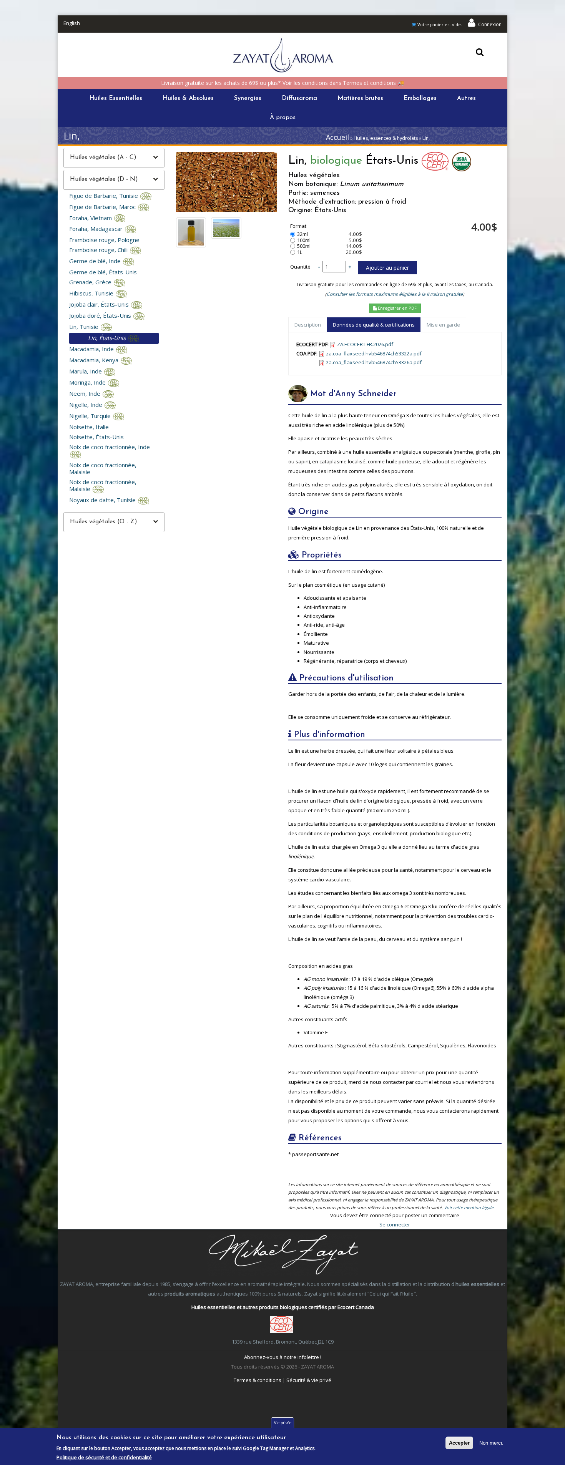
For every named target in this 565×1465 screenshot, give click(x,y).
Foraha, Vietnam (91, 218)
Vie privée (282, 1422)
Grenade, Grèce (91, 282)
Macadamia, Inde (92, 349)
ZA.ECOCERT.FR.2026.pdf (365, 344)
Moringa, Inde (88, 382)
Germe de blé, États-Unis (103, 272)
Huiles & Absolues (188, 98)
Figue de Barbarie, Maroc (103, 207)
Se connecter (394, 1224)
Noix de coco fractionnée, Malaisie (102, 468)
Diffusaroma (299, 98)
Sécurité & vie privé (308, 1380)
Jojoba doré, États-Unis (101, 315)
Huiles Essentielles (115, 98)
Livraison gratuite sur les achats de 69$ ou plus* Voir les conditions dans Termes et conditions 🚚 (282, 82)
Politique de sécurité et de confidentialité (104, 1457)
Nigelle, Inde (86, 404)
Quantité (300, 266)
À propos (283, 117)
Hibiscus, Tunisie (92, 293)
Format (298, 226)
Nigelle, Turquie (90, 416)
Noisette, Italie (89, 427)
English (71, 23)
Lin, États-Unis (107, 338)
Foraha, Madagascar (96, 228)
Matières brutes (360, 98)
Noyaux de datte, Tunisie (103, 500)
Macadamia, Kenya (94, 360)
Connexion (490, 24)
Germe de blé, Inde (95, 261)
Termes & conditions (257, 1380)
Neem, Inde (85, 393)
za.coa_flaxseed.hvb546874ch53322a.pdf (374, 353)
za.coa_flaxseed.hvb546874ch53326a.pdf (374, 362)
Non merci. (491, 1443)
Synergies (247, 98)
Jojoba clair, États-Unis (99, 304)
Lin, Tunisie (84, 326)
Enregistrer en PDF (397, 308)
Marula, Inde (86, 371)
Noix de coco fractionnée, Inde (109, 447)
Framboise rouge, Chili (99, 250)
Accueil (337, 137)
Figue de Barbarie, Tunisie (104, 195)
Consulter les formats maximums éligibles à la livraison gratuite (395, 294)
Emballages (420, 98)
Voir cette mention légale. (469, 1207)
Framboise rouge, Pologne (104, 240)
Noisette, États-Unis (96, 437)
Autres (466, 98)
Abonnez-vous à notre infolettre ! (282, 1357)
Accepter (459, 1443)
